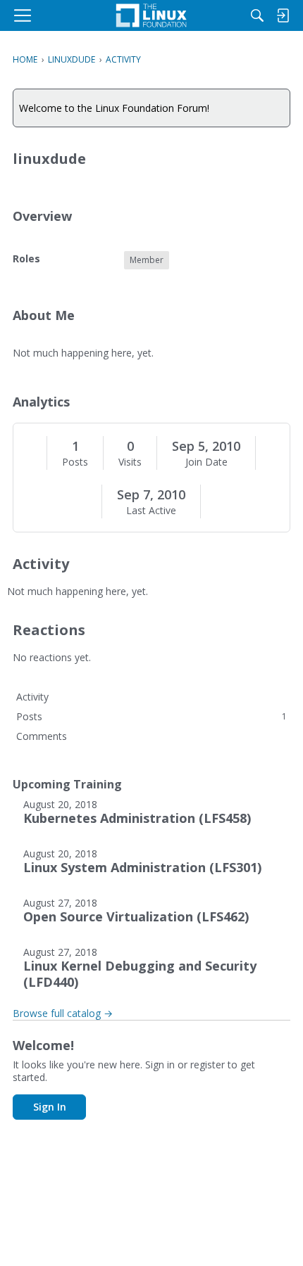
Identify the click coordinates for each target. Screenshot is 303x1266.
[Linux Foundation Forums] (151, 15)
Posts (75, 462)
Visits (130, 462)
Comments (41, 736)
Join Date (206, 462)
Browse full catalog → (63, 1013)
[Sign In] (282, 15)
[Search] (257, 15)
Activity (32, 696)
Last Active (151, 510)
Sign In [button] (49, 1106)
